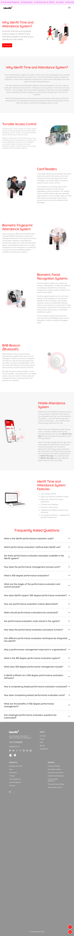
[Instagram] (20, 751)
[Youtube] (13, 751)
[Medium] (31, 751)
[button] (37, 538)
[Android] (15, 755)
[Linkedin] (24, 751)
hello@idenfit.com (14, 746)
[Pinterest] (27, 751)
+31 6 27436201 (15, 742)
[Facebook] (10, 751)
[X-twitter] (17, 751)
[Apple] (10, 755)
